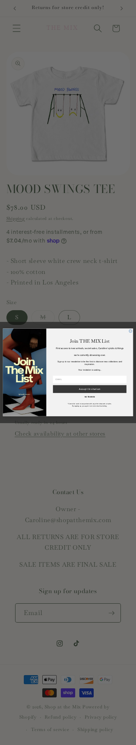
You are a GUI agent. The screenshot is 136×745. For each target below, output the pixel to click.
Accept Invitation (90, 389)
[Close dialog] (130, 331)
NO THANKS (90, 397)
